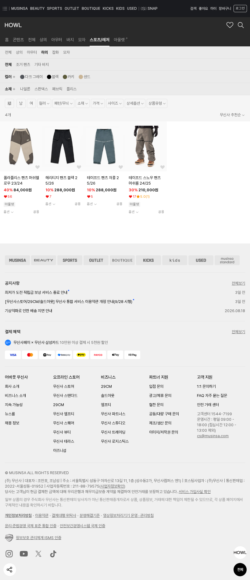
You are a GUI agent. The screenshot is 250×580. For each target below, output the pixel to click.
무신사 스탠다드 (65, 395)
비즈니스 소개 (15, 395)
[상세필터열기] (9, 103)
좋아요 (203, 8)
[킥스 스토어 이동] (148, 260)
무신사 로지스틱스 (115, 441)
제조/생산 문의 (160, 423)
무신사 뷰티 (62, 432)
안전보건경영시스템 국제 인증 (82, 526)
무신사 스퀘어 (63, 423)
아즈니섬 (59, 450)
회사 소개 (12, 386)
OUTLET (72, 8)
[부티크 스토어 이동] (122, 260)
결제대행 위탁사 (64, 515)
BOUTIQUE (91, 8)
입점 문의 (156, 386)
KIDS (120, 8)
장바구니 (225, 8)
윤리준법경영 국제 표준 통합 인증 (30, 526)
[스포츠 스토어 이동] (69, 260)
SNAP (153, 8)
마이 (213, 8)
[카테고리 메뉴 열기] (5, 8)
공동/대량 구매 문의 (164, 414)
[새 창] (9, 553)
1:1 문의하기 (206, 386)
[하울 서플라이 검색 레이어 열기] (241, 25)
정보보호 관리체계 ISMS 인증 (38, 537)
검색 (193, 8)
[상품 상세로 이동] (21, 146)
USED (132, 8)
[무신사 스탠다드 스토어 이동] (227, 260)
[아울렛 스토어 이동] (96, 260)
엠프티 (106, 404)
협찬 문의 (156, 404)
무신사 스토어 (63, 386)
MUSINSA (19, 8)
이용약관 (41, 515)
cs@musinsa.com (213, 436)
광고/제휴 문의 (160, 395)
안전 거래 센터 (208, 404)
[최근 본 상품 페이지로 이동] (240, 552)
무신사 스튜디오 (113, 423)
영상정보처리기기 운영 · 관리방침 (128, 515)
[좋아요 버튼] (37, 167)
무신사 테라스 (63, 441)
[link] (7, 40)
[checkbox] (31, 77)
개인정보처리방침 (18, 515)
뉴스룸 (10, 414)
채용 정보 (12, 423)
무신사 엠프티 (63, 414)
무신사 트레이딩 (113, 432)
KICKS (108, 8)
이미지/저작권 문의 (163, 432)
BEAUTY (37, 8)
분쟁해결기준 (90, 515)
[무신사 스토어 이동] (17, 260)
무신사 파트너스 (113, 414)
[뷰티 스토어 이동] (43, 260)
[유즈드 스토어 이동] (200, 260)
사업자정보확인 (112, 486)
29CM (58, 404)
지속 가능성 (14, 404)
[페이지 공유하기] (9, 569)
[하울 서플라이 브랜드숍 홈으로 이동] (13, 25)
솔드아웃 (107, 395)
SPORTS (54, 8)
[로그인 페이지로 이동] (239, 8)
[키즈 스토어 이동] (174, 260)
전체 (240, 569)
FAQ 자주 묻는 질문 (212, 395)
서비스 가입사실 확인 (195, 491)
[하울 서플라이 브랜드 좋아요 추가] (230, 25)
